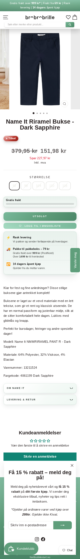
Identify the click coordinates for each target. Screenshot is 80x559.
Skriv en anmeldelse (40, 456)
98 (26, 185)
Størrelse (40, 177)
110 (51, 185)
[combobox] (39, 24)
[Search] (70, 24)
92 (14, 185)
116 (64, 185)
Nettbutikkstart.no (40, 557)
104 (38, 185)
